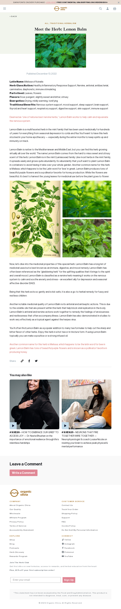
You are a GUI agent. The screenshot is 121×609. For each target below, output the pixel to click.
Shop (12, 540)
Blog (12, 544)
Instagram (69, 544)
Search (100, 8)
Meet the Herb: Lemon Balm (60, 29)
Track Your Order (70, 509)
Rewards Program (18, 556)
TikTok (67, 540)
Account (107, 8)
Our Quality (15, 509)
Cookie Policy (69, 526)
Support (66, 517)
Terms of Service (18, 526)
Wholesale (15, 513)
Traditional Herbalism (63, 23)
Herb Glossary (17, 552)
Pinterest (69, 552)
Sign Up (69, 579)
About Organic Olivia (20, 505)
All (47, 23)
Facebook (69, 548)
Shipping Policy (69, 513)
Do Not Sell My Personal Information (80, 530)
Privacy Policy (17, 522)
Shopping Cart (114, 8)
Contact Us (67, 505)
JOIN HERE (51, 2)
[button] (60, 8)
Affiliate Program (18, 517)
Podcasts (14, 548)
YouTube (68, 556)
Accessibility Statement (22, 530)
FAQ (64, 522)
